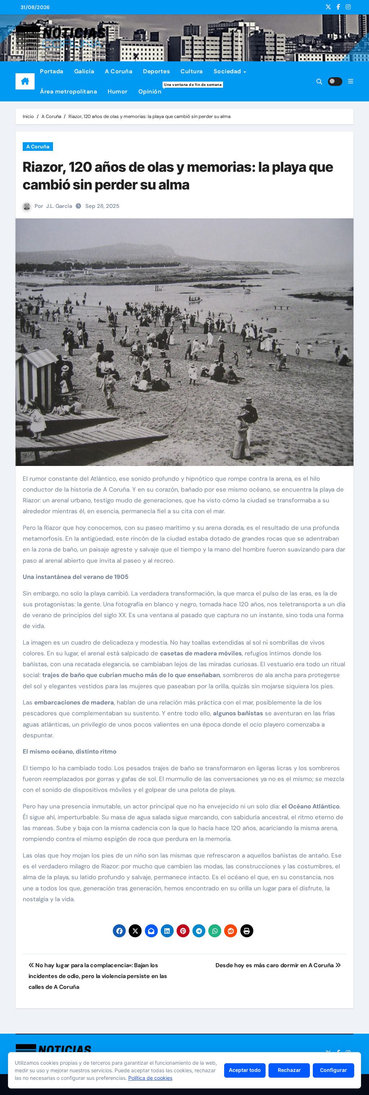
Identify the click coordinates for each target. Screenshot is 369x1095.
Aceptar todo (245, 1070)
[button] (351, 81)
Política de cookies (150, 1078)
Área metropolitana (68, 91)
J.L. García (59, 206)
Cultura (192, 71)
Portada (51, 71)
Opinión (152, 88)
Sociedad (228, 71)
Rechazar (289, 1070)
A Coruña (118, 71)
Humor (118, 91)
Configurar (333, 1070)
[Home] (25, 81)
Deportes (156, 71)
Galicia (84, 71)
